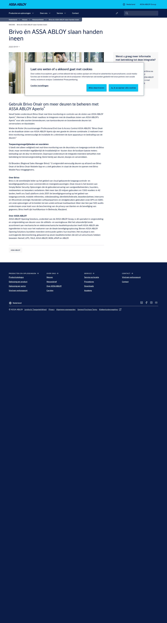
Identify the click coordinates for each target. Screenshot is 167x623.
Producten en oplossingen (20, 13)
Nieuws (50, 277)
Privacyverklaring (71, 79)
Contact (75, 13)
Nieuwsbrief (52, 281)
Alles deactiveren (96, 88)
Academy (88, 290)
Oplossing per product (18, 281)
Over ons (43, 13)
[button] (33, 13)
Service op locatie (91, 277)
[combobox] (141, 13)
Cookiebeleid (58, 79)
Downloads (89, 286)
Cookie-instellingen (39, 85)
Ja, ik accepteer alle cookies (123, 88)
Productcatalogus (16, 277)
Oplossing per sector (17, 286)
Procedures (89, 281)
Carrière (50, 290)
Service (60, 13)
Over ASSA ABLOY (54, 286)
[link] (15, 19)
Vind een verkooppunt (18, 290)
